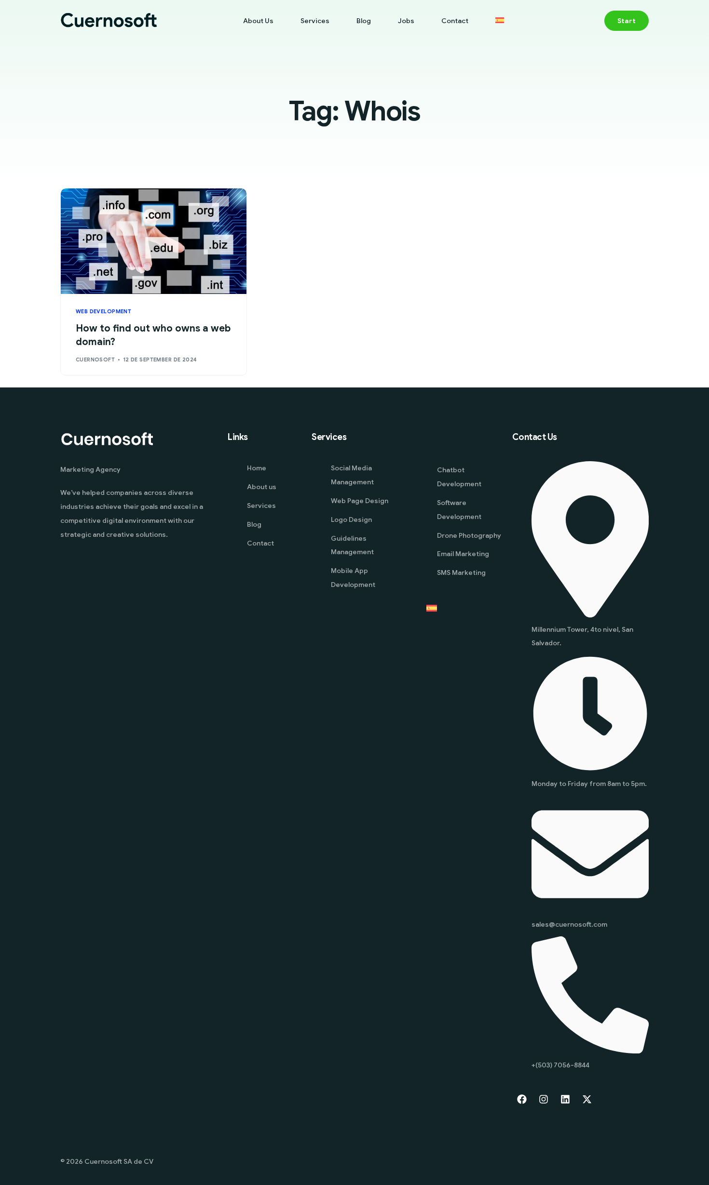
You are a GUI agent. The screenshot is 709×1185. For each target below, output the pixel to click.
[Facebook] (522, 1099)
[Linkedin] (565, 1099)
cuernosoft (95, 359)
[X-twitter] (587, 1099)
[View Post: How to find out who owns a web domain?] (153, 241)
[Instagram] (543, 1099)
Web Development (104, 311)
